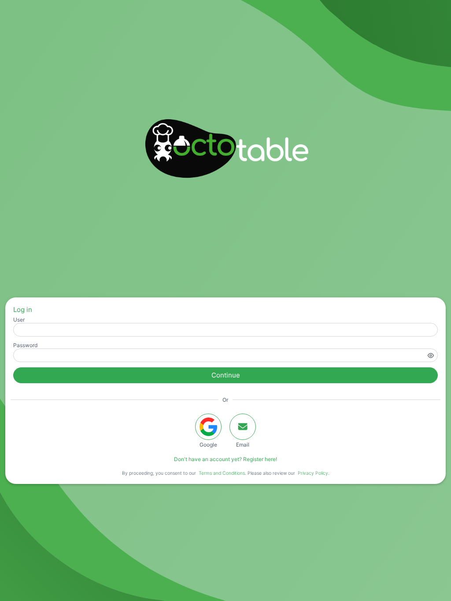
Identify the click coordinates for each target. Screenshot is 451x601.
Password (25, 345)
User (19, 319)
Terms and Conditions (222, 473)
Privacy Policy (313, 473)
